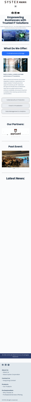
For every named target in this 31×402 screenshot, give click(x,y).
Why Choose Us (8, 393)
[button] (15, 6)
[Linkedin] (15, 13)
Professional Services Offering (12, 395)
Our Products (7, 386)
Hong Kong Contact (9, 380)
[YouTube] (8, 365)
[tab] (15, 53)
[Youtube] (18, 13)
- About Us (5, 372)
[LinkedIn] (5, 365)
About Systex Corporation (11, 374)
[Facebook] (12, 13)
